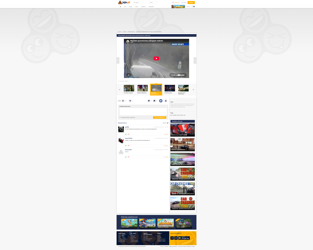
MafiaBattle (132, 236)
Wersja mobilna (121, 235)
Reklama (159, 236)
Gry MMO (133, 233)
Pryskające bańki (121, 240)
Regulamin (159, 237)
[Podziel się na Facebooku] (160, 100)
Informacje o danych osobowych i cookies (161, 241)
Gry (125, 6)
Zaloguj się (177, 2)
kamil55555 (128, 138)
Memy (130, 6)
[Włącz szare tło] (193, 6)
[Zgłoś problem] (165, 100)
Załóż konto (183, 2)
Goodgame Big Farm (134, 241)
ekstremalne (131, 31)
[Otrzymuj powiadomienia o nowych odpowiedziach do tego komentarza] (167, 127)
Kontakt (158, 235)
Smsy (119, 237)
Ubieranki (151, 6)
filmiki (124, 31)
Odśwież (164, 123)
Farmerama (132, 235)
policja (181, 115)
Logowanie (145, 237)
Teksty (119, 236)
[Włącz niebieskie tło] (194, 6)
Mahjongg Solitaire (121, 241)
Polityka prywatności (173, 246)
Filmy (136, 6)
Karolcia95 (128, 149)
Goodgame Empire (134, 240)
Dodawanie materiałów (147, 238)
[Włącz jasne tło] (192, 6)
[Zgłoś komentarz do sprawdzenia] (165, 127)
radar (178, 115)
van (184, 115)
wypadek (175, 115)
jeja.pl (120, 31)
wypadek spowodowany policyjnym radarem (148, 31)
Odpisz (166, 134)
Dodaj (191, 2)
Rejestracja (145, 236)
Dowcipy (143, 6)
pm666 (127, 127)
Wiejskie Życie (133, 237)
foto (171, 115)
